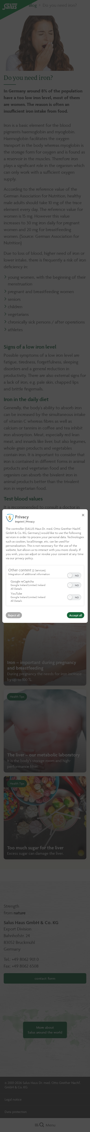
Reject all (14, 615)
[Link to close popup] (83, 515)
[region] (45, 586)
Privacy (30, 521)
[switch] (74, 575)
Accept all (75, 615)
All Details (16, 588)
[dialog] (45, 566)
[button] (70, 575)
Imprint (19, 521)
